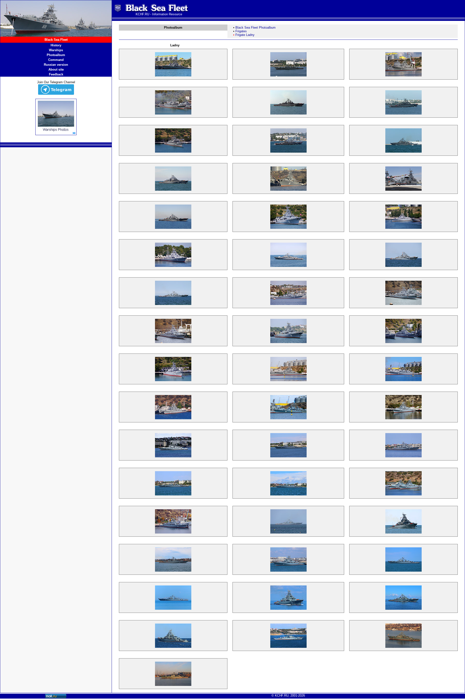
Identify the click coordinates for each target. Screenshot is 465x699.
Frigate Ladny (245, 35)
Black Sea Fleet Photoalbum (255, 27)
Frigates (241, 31)
